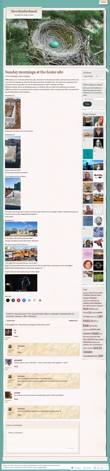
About (103, 2)
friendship (85, 312)
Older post (10, 321)
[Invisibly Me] (98, 176)
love (86, 325)
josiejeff (17, 393)
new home (18, 316)
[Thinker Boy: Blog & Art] (88, 176)
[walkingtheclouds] (98, 232)
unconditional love (90, 356)
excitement (100, 305)
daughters (98, 303)
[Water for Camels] (88, 274)
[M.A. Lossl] (88, 265)
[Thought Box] (98, 254)
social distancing (97, 344)
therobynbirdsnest (24, 11)
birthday (87, 295)
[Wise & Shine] (98, 266)
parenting (91, 339)
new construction (91, 336)
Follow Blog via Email (92, 84)
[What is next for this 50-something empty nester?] (88, 132)
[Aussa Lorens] (98, 121)
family (86, 308)
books (99, 295)
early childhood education (89, 305)
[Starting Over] (98, 132)
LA (15, 330)
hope (95, 316)
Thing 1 (85, 348)
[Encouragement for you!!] (88, 165)
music (95, 333)
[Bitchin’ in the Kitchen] (98, 243)
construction (54, 314)
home (92, 316)
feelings (91, 309)
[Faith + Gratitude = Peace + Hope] (98, 144)
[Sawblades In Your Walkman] (88, 221)
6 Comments (32, 316)
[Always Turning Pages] (88, 232)
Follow (87, 104)
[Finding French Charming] (88, 254)
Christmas (93, 298)
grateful (94, 312)
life (95, 321)
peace (97, 339)
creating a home (88, 303)
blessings (93, 295)
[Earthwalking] (88, 210)
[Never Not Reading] (98, 199)
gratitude (99, 312)
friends (96, 308)
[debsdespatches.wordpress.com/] (88, 154)
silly (91, 344)
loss (97, 321)
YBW (24, 316)
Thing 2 (90, 348)
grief (84, 316)
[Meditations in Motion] (88, 243)
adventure (85, 292)
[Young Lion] (98, 210)
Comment (70, 448)
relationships (87, 342)
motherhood (86, 329)
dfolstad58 (18, 360)
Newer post (74, 321)
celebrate (86, 298)
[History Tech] (98, 221)
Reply (16, 336)
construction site (64, 314)
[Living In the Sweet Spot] (98, 277)
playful (101, 339)
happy (88, 316)
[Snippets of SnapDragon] (98, 155)
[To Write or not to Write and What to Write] (98, 165)
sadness (94, 342)
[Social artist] (88, 144)
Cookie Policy (42, 467)
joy (92, 320)
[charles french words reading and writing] (88, 199)
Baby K (47, 314)
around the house (20, 314)
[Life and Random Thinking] (98, 187)
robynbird (27, 76)
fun (90, 312)
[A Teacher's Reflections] (88, 187)
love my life (93, 326)
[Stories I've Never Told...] (88, 121)
